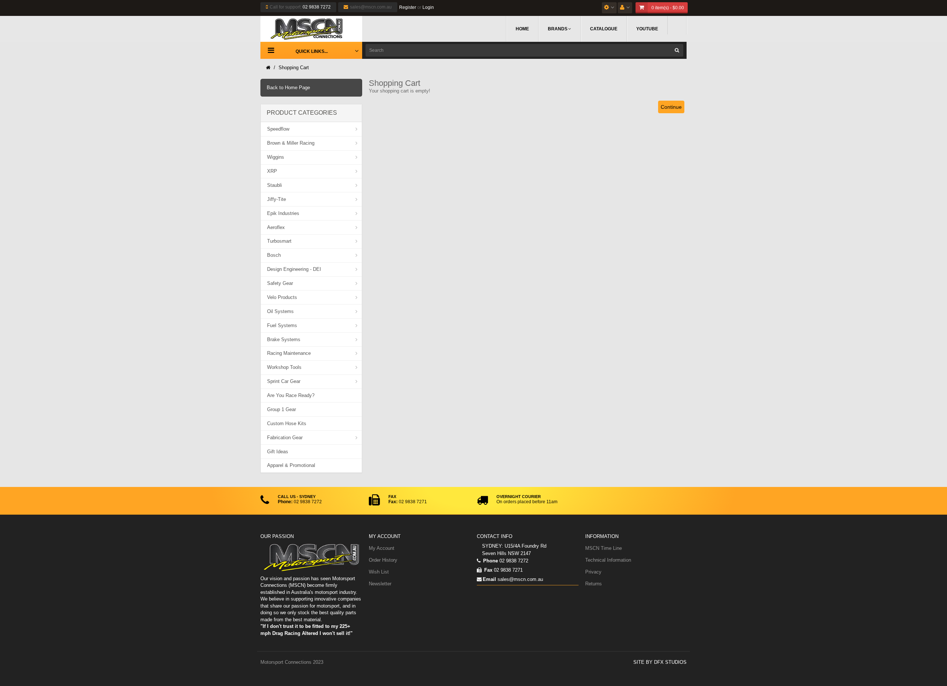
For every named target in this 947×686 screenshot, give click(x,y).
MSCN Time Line (603, 548)
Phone (490, 561)
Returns (593, 583)
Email (489, 579)
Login (428, 7)
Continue (671, 107)
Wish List (379, 572)
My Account (381, 548)
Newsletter (380, 583)
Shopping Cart (294, 67)
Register (407, 7)
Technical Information (608, 560)
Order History (383, 560)
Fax (487, 570)
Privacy (593, 572)
